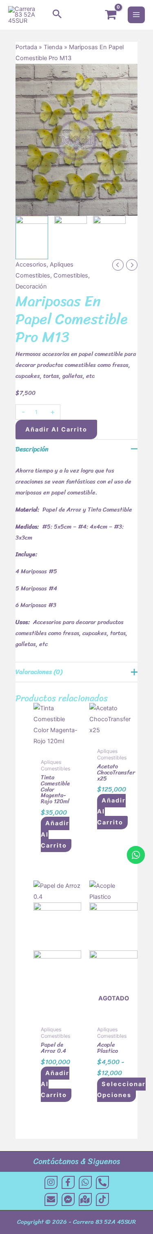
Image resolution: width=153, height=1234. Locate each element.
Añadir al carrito (56, 429)
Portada (26, 47)
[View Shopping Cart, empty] (111, 15)
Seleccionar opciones (121, 1089)
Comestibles (70, 275)
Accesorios (31, 264)
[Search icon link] (57, 14)
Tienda (53, 47)
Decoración (31, 286)
